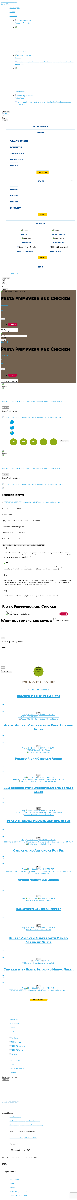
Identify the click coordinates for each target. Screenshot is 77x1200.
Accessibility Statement (18, 1191)
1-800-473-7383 (30, 1138)
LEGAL (12, 1183)
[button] (38, 313)
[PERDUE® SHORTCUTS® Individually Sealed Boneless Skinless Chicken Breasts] (32, 484)
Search (5, 118)
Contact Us (5, 4)
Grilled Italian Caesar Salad (49, 1108)
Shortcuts (26, 243)
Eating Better (16, 147)
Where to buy (15, 1019)
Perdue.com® (14, 1179)
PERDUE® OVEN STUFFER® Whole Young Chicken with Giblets (38, 813)
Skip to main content (9, 2)
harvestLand (55, 251)
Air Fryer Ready (58, 234)
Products (40, 224)
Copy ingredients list (29, 545)
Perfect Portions (25, 251)
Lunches (14, 165)
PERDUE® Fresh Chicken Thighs (38, 750)
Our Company (15, 1060)
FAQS (12, 1032)
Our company (15, 8)
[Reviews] (1, 321)
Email (4, 1077)
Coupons (13, 1072)
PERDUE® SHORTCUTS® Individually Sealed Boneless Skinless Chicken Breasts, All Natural (38, 842)
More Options (42, 172)
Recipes (40, 132)
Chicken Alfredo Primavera (48, 1102)
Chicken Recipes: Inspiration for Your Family (26, 1125)
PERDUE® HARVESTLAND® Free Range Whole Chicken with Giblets (38, 779)
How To (40, 181)
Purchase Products (17, 1068)
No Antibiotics (40, 126)
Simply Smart (58, 243)
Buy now (5, 407)
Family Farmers (15, 1117)
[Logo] (15, 1038)
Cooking (14, 196)
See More (13, 16)
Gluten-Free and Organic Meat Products (25, 1121)
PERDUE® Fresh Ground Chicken (38, 900)
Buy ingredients (7, 545)
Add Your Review (7, 672)
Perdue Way (14, 1024)
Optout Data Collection (18, 1195)
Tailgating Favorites (19, 141)
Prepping (14, 190)
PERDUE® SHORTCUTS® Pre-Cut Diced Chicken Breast (38, 717)
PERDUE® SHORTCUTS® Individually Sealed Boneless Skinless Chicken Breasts (32, 401)
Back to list (5, 342)
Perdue (24, 234)
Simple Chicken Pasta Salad (48, 1105)
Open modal (64, 441)
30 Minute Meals (17, 153)
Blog (40, 267)
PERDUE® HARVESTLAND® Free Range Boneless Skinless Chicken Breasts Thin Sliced (38, 871)
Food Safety (15, 208)
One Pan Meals (16, 159)
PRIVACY (13, 1187)
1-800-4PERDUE (16, 1138)
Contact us (14, 273)
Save (13, 325)
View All (42, 214)
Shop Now (6, 111)
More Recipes (38, 1000)
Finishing (14, 202)
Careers (12, 12)
